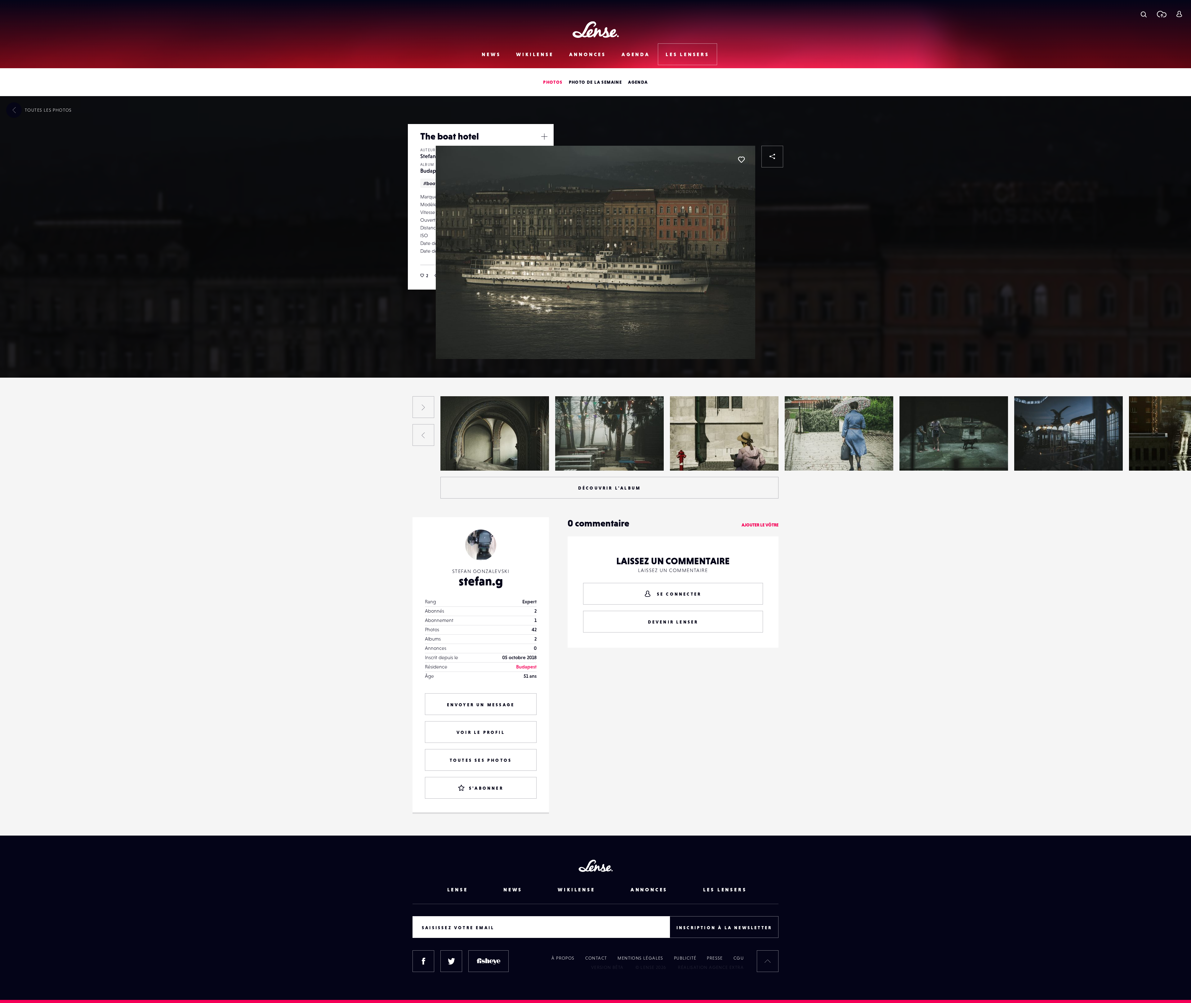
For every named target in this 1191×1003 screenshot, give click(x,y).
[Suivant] (423, 407)
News (491, 54)
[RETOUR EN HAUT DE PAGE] (767, 961)
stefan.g (481, 581)
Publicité (685, 958)
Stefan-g (430, 156)
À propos (562, 958)
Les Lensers (687, 54)
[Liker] (741, 160)
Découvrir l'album (609, 488)
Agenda (636, 54)
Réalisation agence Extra (711, 967)
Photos (552, 82)
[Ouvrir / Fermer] (544, 136)
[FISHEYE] (488, 961)
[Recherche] (1144, 14)
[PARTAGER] (772, 156)
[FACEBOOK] (423, 961)
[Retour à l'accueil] (596, 29)
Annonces (587, 54)
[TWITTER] (451, 961)
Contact (596, 958)
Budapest (431, 170)
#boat (430, 183)
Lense (457, 889)
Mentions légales (640, 958)
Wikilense (534, 54)
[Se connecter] (1179, 14)
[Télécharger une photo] (1161, 14)
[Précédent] (423, 435)
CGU (739, 958)
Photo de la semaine (595, 82)
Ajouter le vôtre (760, 524)
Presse (715, 958)
